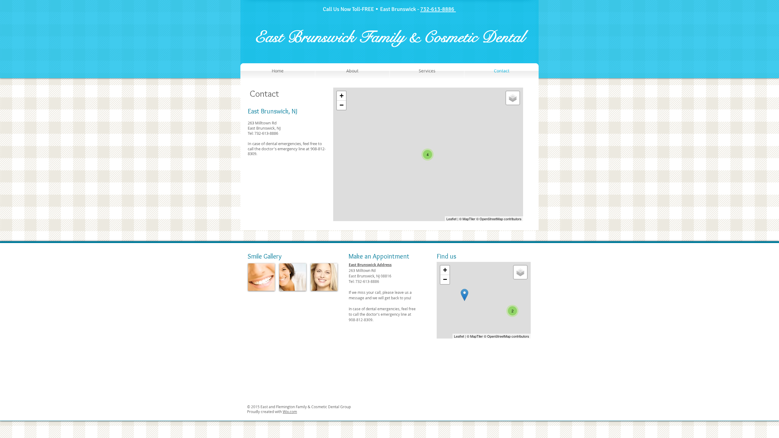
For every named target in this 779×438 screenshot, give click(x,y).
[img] (261, 277)
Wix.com (290, 411)
